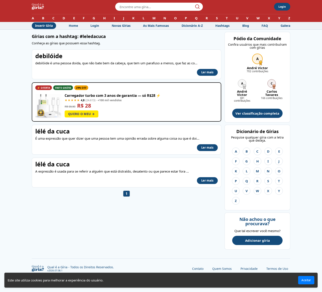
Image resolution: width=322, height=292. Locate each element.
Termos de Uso (277, 269)
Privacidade (249, 269)
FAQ (265, 25)
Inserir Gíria (44, 25)
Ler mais (207, 72)
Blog (245, 25)
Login (282, 7)
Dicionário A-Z (192, 25)
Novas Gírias (121, 25)
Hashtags (222, 25)
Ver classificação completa (257, 113)
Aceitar (306, 280)
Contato (197, 269)
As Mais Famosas (156, 25)
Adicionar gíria (257, 240)
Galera (285, 25)
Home (73, 25)
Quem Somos (222, 269)
